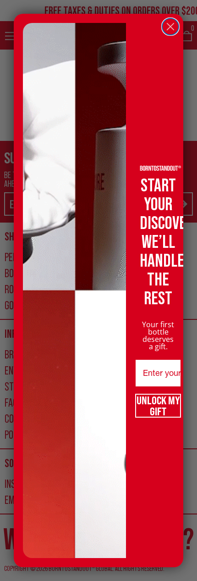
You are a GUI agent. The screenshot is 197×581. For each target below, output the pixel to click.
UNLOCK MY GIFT (158, 406)
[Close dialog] (170, 26)
